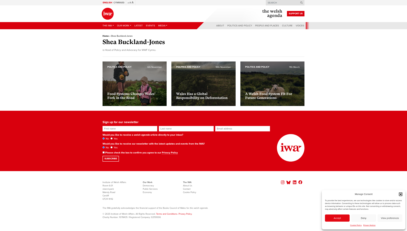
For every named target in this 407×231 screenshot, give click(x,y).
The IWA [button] (107, 25)
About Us (187, 185)
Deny (363, 218)
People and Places (267, 25)
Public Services (150, 189)
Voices (300, 25)
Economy (147, 192)
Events (150, 25)
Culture (287, 25)
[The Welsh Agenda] (272, 13)
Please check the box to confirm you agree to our (141, 152)
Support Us (296, 13)
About (220, 25)
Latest (138, 25)
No (107, 138)
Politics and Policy (239, 25)
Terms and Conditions (166, 214)
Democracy (148, 185)
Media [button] (162, 25)
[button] (400, 194)
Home (106, 36)
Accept (337, 218)
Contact (186, 189)
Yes (115, 138)
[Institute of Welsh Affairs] (108, 14)
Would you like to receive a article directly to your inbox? (143, 134)
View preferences (390, 218)
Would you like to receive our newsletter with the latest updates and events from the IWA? (154, 143)
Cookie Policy (356, 225)
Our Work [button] (123, 25)
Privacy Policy (170, 152)
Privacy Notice (369, 225)
